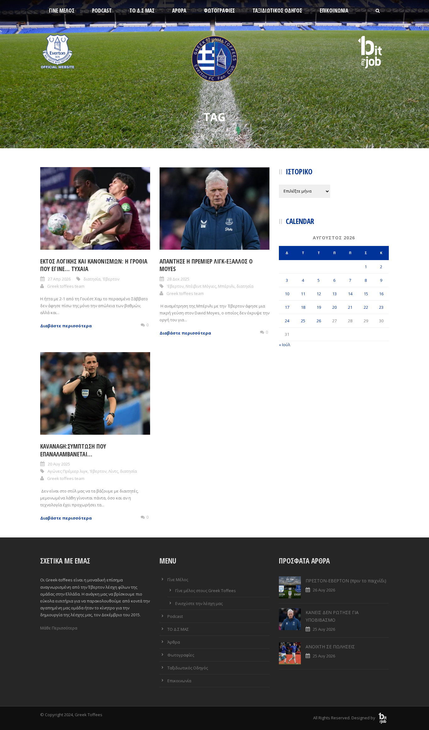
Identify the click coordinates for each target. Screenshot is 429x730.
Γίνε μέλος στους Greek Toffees (205, 590)
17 (287, 307)
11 (303, 294)
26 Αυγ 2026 (324, 590)
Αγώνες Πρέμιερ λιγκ (67, 471)
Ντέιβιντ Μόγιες (201, 286)
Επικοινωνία (334, 10)
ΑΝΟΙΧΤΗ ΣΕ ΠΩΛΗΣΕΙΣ (330, 647)
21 (350, 307)
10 (287, 294)
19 (319, 307)
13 (334, 294)
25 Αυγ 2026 (324, 629)
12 (319, 294)
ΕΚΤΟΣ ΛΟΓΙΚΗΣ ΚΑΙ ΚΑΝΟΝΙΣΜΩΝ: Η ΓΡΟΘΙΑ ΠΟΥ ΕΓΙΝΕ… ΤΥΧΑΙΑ (93, 265)
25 (303, 321)
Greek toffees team (65, 286)
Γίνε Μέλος (61, 10)
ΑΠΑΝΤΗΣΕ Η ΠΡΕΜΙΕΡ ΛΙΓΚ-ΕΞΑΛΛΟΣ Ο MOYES (206, 265)
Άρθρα (179, 10)
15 (366, 294)
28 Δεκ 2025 (178, 279)
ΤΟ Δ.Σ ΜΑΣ (142, 10)
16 (381, 294)
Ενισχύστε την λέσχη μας (199, 603)
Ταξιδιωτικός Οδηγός (277, 10)
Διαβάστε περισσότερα (66, 326)
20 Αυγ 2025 (59, 464)
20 (334, 307)
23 (381, 307)
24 (287, 321)
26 (319, 321)
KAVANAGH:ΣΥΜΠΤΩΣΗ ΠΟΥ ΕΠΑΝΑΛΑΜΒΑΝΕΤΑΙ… (73, 450)
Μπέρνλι (226, 286)
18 (303, 307)
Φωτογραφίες (219, 10)
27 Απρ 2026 (59, 279)
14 (350, 294)
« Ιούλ (284, 344)
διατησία (92, 279)
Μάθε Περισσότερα (58, 628)
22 (366, 307)
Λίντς (113, 471)
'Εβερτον (110, 279)
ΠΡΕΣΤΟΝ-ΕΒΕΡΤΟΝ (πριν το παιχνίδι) (346, 581)
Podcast (102, 10)
